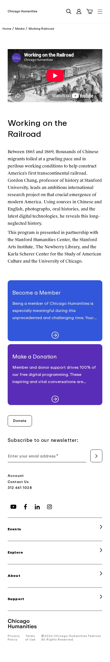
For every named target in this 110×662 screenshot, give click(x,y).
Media (20, 28)
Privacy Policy (14, 638)
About (14, 575)
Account (16, 475)
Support (16, 599)
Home (7, 28)
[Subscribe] (96, 456)
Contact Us (18, 482)
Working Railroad (41, 28)
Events (14, 529)
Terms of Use (30, 638)
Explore (15, 552)
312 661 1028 (20, 487)
